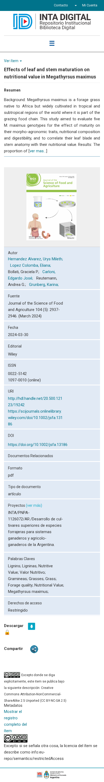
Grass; (51, 578)
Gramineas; (18, 578)
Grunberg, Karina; (44, 284)
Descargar (13, 625)
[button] (75, 5)
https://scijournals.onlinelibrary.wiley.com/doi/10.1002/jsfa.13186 (35, 417)
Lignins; (15, 566)
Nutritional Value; (49, 585)
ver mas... (38, 151)
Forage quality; (21, 585)
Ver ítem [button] (11, 61)
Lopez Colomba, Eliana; (31, 265)
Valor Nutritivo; (33, 572)
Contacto (61, 5)
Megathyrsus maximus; (28, 591)
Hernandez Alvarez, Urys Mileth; (35, 259)
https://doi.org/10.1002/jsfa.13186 (37, 444)
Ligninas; (30, 566)
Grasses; (37, 578)
